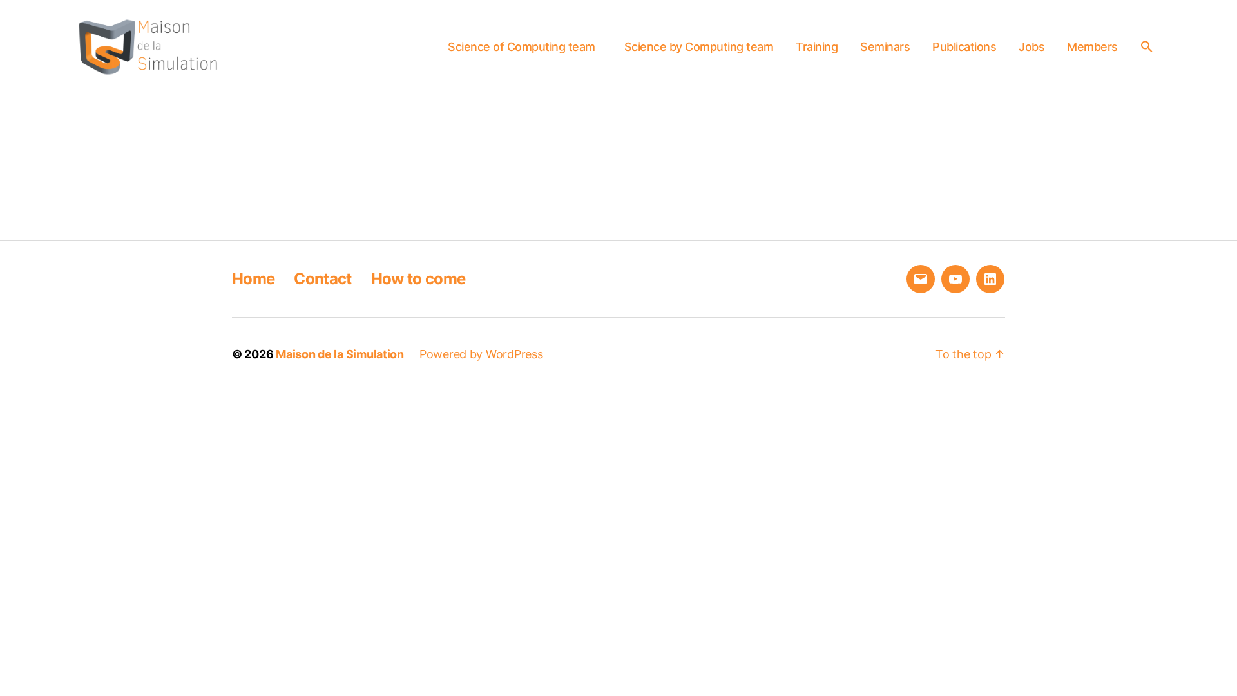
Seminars (885, 46)
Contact (322, 278)
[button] (1150, 46)
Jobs (1031, 46)
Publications (964, 46)
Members (1092, 46)
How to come (418, 278)
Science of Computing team (521, 46)
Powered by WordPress (481, 354)
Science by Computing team (699, 46)
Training (817, 46)
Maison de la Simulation (340, 354)
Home (253, 278)
